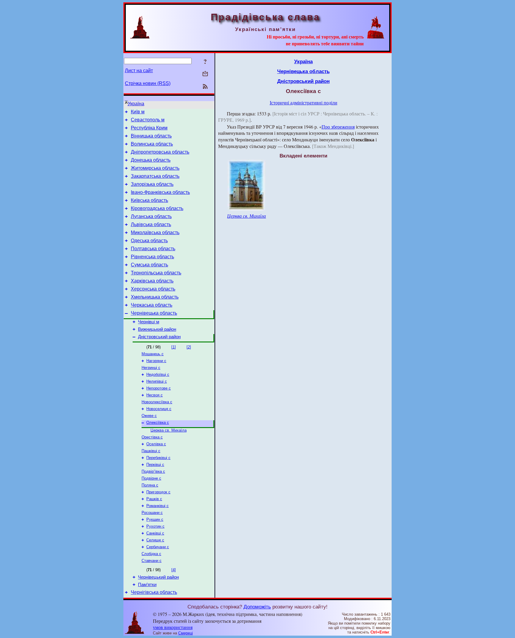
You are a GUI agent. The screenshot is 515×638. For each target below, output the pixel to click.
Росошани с (152, 512)
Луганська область (151, 216)
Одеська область (149, 240)
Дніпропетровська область (160, 152)
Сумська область (149, 264)
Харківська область (152, 280)
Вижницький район (157, 329)
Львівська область (151, 224)
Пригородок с (158, 492)
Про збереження (338, 126)
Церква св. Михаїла (169, 430)
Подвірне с (151, 478)
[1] (173, 347)
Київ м (138, 111)
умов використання (173, 627)
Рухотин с (155, 526)
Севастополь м (148, 119)
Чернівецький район (158, 577)
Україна (136, 103)
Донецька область (150, 160)
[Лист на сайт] (205, 74)
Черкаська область (151, 305)
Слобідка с (151, 554)
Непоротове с (158, 388)
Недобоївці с (157, 374)
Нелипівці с (156, 381)
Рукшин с (154, 519)
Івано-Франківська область (160, 192)
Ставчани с (152, 560)
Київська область (149, 200)
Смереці (185, 633)
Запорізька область (152, 184)
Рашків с (154, 499)
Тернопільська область (156, 272)
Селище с (155, 540)
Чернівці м (148, 321)
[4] (173, 570)
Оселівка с (156, 444)
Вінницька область (151, 135)
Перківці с (155, 464)
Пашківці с (151, 451)
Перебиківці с (158, 457)
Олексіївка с (157, 422)
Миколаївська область (155, 232)
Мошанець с (153, 354)
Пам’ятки (147, 584)
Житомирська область (155, 168)
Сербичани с (157, 547)
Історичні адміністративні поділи (303, 102)
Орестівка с (152, 437)
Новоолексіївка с (157, 402)
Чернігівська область (154, 592)
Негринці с (151, 367)
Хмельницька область (155, 296)
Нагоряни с (156, 361)
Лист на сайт (139, 70)
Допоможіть (257, 607)
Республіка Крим (149, 127)
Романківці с (157, 505)
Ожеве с (149, 415)
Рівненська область (152, 256)
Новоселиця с (158, 409)
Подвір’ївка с (153, 471)
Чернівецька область (154, 313)
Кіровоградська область (157, 208)
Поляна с (150, 485)
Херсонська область (153, 288)
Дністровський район (159, 336)
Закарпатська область (155, 176)
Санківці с (155, 533)
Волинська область (152, 143)
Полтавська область (153, 248)
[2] (189, 347)
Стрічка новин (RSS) (147, 83)
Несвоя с (154, 395)
